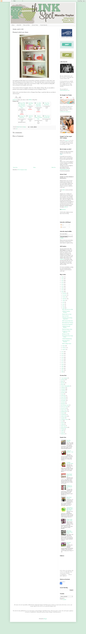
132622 (30, 120)
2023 (62, 282)
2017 (62, 351)
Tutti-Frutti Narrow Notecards (66, 341)
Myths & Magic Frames (66, 343)
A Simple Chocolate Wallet (70, 463)
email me (66, 207)
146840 (22, 120)
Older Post (54, 167)
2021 (62, 286)
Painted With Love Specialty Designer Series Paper (22, 110)
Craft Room (63, 390)
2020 (62, 288)
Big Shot (62, 382)
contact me (62, 259)
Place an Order (26, 25)
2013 (62, 359)
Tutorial (62, 422)
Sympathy (63, 417)
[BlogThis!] (32, 127)
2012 (62, 360)
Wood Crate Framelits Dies (47, 119)
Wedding (62, 429)
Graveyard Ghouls (69, 543)
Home (13, 25)
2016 (62, 353)
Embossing (63, 395)
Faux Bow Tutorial (69, 441)
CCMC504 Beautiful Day (67, 338)
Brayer (62, 384)
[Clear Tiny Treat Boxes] (47, 104)
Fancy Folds (63, 397)
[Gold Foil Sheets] (30, 117)
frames (62, 432)
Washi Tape (63, 425)
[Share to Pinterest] (36, 127)
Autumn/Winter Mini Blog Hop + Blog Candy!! (70, 509)
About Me (19, 25)
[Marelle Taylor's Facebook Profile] (61, 584)
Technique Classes (64, 419)
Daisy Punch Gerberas (69, 498)
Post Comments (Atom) (22, 169)
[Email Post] (28, 126)
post (16, 128)
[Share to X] (33, 127)
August (63, 300)
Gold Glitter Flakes (30, 106)
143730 (47, 120)
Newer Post (15, 167)
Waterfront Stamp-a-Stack (67, 329)
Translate (64, 599)
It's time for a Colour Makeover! (66, 331)
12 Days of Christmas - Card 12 (70, 452)
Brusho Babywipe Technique (67, 322)
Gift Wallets (63, 400)
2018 (62, 291)
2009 (62, 366)
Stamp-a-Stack (64, 416)
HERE (30, 99)
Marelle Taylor (62, 581)
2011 (62, 362)
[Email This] (31, 127)
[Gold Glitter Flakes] (30, 104)
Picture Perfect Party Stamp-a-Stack (67, 336)
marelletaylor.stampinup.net (65, 111)
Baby (62, 381)
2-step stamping (64, 378)
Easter (62, 394)
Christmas (63, 389)
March (63, 345)
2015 (62, 355)
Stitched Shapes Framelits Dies (38, 121)
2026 (62, 277)
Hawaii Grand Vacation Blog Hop (69, 475)
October (64, 296)
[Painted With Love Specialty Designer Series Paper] (22, 107)
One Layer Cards (64, 406)
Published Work (64, 411)
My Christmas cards (65, 405)
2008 (62, 368)
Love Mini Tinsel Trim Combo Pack (38, 108)
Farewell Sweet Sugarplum (67, 324)
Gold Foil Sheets (30, 119)
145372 (38, 122)
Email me (15, 99)
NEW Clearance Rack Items (67, 320)
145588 (38, 109)
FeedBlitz (62, 238)
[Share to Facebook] (34, 127)
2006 (62, 371)
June (63, 304)
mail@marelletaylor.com (64, 90)
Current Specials (43, 25)
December (64, 293)
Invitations (63, 402)
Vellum (62, 424)
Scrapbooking (63, 414)
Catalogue (67, 140)
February (64, 347)
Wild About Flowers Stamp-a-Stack (70, 532)
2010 (62, 364)
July (63, 302)
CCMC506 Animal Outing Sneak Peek (67, 318)
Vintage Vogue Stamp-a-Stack (69, 520)
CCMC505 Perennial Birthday (66, 327)
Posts (63, 224)
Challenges (63, 387)
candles (62, 430)
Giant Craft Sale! (65, 316)
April (63, 307)
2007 (62, 370)
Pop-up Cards (63, 408)
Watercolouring (64, 427)
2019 (62, 289)
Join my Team (35, 25)
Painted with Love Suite (66, 314)
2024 (62, 280)
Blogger (45, 618)
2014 (62, 357)
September (64, 298)
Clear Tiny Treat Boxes (46, 106)
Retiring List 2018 (65, 334)
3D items (62, 379)
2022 (62, 284)
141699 (47, 107)
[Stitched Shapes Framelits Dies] (38, 119)
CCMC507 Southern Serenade (66, 312)
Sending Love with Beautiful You (69, 486)
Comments (64, 227)
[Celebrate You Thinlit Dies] (22, 117)
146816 (30, 107)
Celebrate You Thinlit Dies (22, 119)
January (64, 349)
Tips (62, 421)
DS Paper (63, 392)
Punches (62, 413)
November (64, 295)
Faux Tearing (63, 398)
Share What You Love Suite (67, 309)
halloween (63, 433)
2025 (62, 278)
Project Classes (64, 409)
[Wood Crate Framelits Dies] (47, 117)
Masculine (63, 403)
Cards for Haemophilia (65, 386)
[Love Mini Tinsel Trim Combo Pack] (38, 106)
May (63, 306)
